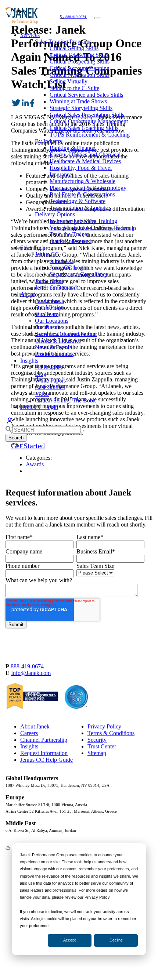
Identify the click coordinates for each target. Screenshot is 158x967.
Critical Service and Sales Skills (86, 95)
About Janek (49, 301)
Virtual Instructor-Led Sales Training (92, 227)
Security (97, 740)
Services (30, 35)
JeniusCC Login (68, 267)
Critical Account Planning (79, 68)
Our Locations (51, 321)
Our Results (48, 327)
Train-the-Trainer (69, 234)
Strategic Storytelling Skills (81, 108)
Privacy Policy (104, 726)
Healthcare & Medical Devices (85, 161)
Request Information (44, 753)
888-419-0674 (27, 666)
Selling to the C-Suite (74, 88)
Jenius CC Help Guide (46, 760)
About (27, 294)
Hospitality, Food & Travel (81, 168)
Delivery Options (55, 214)
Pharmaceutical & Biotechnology (88, 188)
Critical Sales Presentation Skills (87, 115)
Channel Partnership (43, 740)
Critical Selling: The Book (65, 400)
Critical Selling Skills (74, 48)
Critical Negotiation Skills (79, 75)
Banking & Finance (72, 148)
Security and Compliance (79, 274)
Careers (29, 733)
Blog (40, 374)
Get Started (28, 446)
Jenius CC (47, 254)
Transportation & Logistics (80, 208)
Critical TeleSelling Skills (79, 55)
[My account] (10, 422)
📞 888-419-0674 (73, 17)
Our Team (46, 314)
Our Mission (49, 307)
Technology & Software (77, 201)
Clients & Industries (58, 340)
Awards (35, 464)
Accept (69, 940)
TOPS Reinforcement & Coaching (90, 134)
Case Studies (50, 387)
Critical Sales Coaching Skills (84, 128)
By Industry (48, 141)
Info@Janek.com (31, 673)
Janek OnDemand (70, 241)
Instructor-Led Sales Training (83, 221)
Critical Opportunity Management (89, 121)
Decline (116, 940)
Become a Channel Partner (66, 334)
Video (42, 394)
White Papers (50, 380)
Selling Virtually (68, 81)
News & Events (53, 347)
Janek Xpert (49, 281)
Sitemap (96, 753)
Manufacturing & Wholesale (82, 181)
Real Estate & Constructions (82, 194)
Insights (29, 360)
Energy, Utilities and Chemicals (86, 154)
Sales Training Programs (63, 41)
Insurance (61, 174)
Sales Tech (32, 247)
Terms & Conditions (110, 733)
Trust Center (101, 746)
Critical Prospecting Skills (79, 61)
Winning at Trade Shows (78, 101)
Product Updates (54, 354)
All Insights (48, 367)
